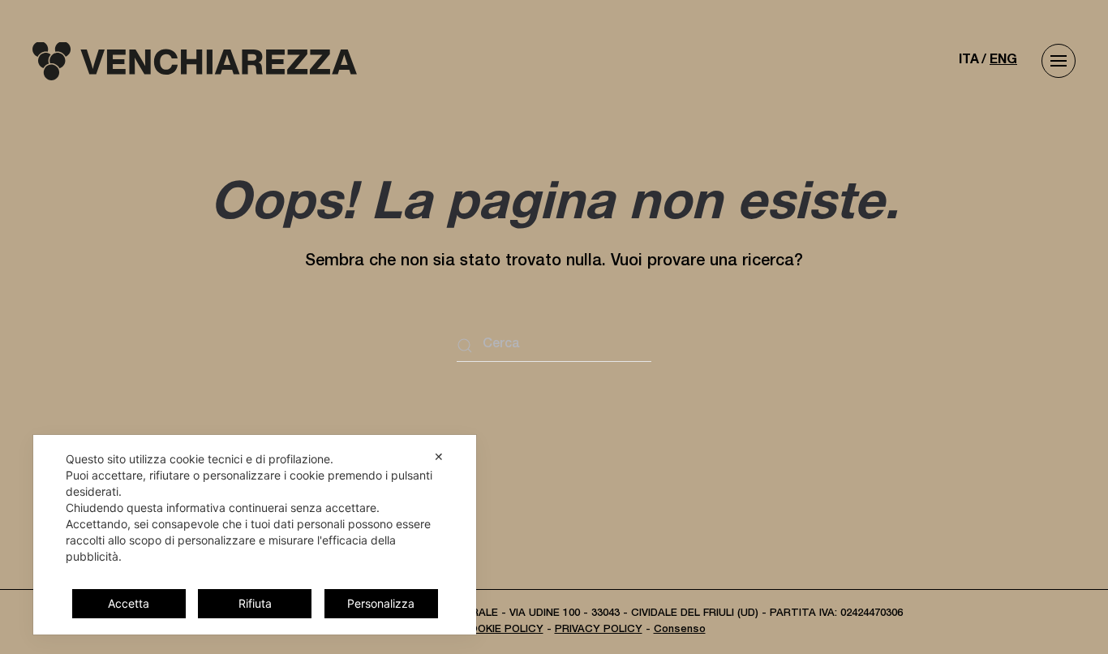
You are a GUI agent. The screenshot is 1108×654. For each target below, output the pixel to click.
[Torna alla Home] (194, 61)
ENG (1003, 60)
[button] (1058, 61)
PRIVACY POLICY (598, 630)
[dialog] (254, 535)
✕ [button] (439, 456)
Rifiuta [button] (255, 603)
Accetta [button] (128, 603)
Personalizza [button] (380, 603)
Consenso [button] (680, 630)
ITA (969, 60)
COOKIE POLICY (502, 630)
